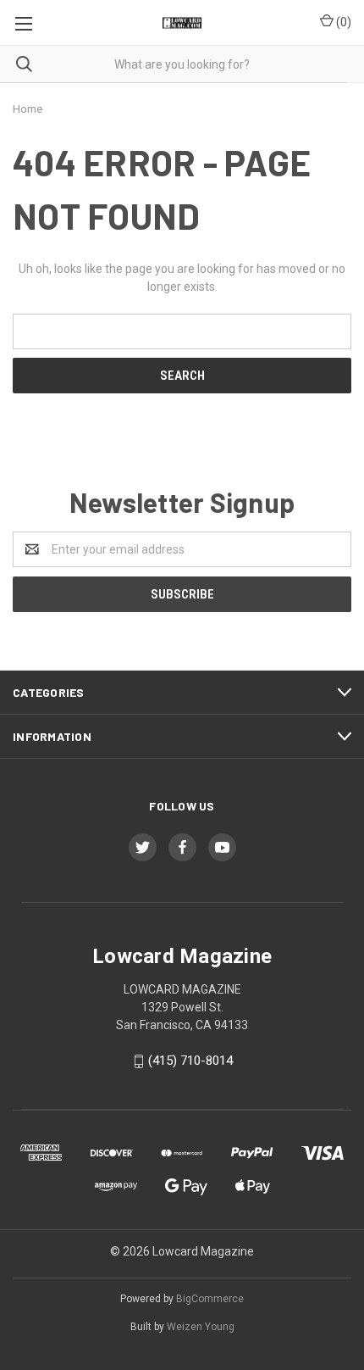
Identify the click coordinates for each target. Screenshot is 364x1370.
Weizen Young (200, 1327)
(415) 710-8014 (190, 1060)
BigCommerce (210, 1299)
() (342, 22)
